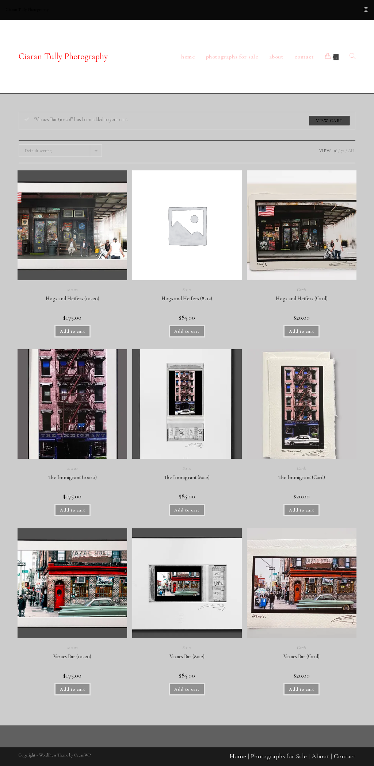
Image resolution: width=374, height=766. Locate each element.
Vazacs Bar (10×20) (72, 656)
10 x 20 (72, 289)
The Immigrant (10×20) (72, 477)
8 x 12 (187, 289)
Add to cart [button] (72, 331)
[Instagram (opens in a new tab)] (365, 10)
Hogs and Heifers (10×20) (72, 298)
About (320, 756)
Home (238, 756)
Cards (301, 289)
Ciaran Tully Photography (63, 56)
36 (335, 150)
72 (342, 150)
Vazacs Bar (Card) (301, 656)
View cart (329, 120)
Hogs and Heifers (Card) (302, 298)
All (351, 150)
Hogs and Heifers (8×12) (186, 298)
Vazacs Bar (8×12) (187, 656)
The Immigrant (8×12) (187, 477)
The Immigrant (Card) (301, 477)
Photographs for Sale (279, 756)
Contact (344, 756)
